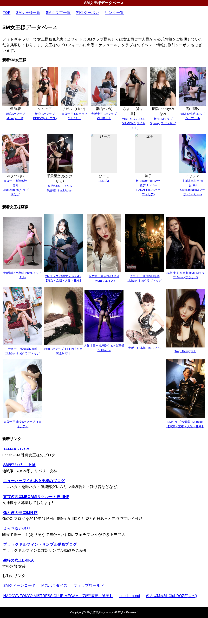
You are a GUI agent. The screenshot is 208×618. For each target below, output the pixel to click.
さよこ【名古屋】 (133, 111)
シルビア (45, 109)
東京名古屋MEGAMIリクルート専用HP (36, 497)
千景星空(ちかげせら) (59, 178)
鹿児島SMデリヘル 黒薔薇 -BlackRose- (59, 188)
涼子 (148, 176)
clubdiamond (129, 596)
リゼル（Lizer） (74, 109)
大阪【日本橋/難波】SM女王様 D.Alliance (104, 348)
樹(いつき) (15, 176)
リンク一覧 (114, 12)
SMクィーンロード (19, 585)
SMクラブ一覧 (58, 12)
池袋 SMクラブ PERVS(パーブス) (45, 116)
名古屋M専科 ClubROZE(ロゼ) (171, 596)
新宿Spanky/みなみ (163, 111)
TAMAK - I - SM (16, 449)
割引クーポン (87, 12)
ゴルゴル (104, 181)
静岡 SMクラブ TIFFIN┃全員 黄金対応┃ (63, 351)
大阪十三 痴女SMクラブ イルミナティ (23, 424)
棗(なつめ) (104, 109)
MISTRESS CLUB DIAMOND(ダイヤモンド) (133, 123)
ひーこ (104, 176)
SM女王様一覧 (28, 12)
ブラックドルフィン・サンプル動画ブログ (40, 544)
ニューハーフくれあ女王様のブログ (34, 481)
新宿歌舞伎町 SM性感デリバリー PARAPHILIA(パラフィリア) (148, 187)
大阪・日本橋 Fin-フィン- (144, 348)
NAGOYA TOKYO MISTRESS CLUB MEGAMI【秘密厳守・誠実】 (58, 596)
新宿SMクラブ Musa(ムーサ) (15, 116)
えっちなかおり (17, 528)
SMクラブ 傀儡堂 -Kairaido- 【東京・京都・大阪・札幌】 (63, 278)
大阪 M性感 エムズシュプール (192, 116)
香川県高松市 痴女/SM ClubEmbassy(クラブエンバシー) (192, 187)
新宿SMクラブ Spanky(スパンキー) (163, 121)
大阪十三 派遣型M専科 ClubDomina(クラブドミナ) (15, 187)
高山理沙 (192, 109)
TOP (6, 12)
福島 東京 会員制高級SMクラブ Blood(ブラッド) (185, 275)
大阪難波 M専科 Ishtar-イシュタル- (22, 275)
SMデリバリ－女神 (19, 465)
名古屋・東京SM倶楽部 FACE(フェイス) (104, 278)
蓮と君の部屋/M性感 (20, 512)
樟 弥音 (15, 109)
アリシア (192, 176)
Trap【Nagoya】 (185, 351)
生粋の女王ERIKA (18, 560)
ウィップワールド (88, 585)
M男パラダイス (54, 585)
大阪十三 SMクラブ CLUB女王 (74, 116)
